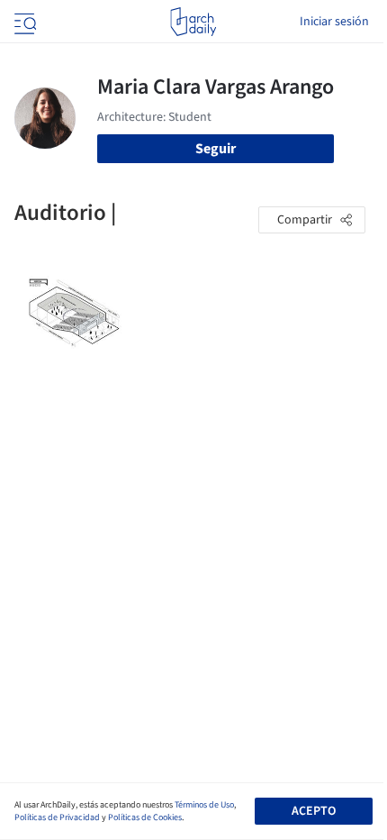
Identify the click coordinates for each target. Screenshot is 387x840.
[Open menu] (23, 21)
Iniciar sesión (334, 21)
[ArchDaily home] (193, 21)
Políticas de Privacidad (57, 817)
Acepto (314, 811)
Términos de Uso (204, 805)
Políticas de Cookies (145, 817)
